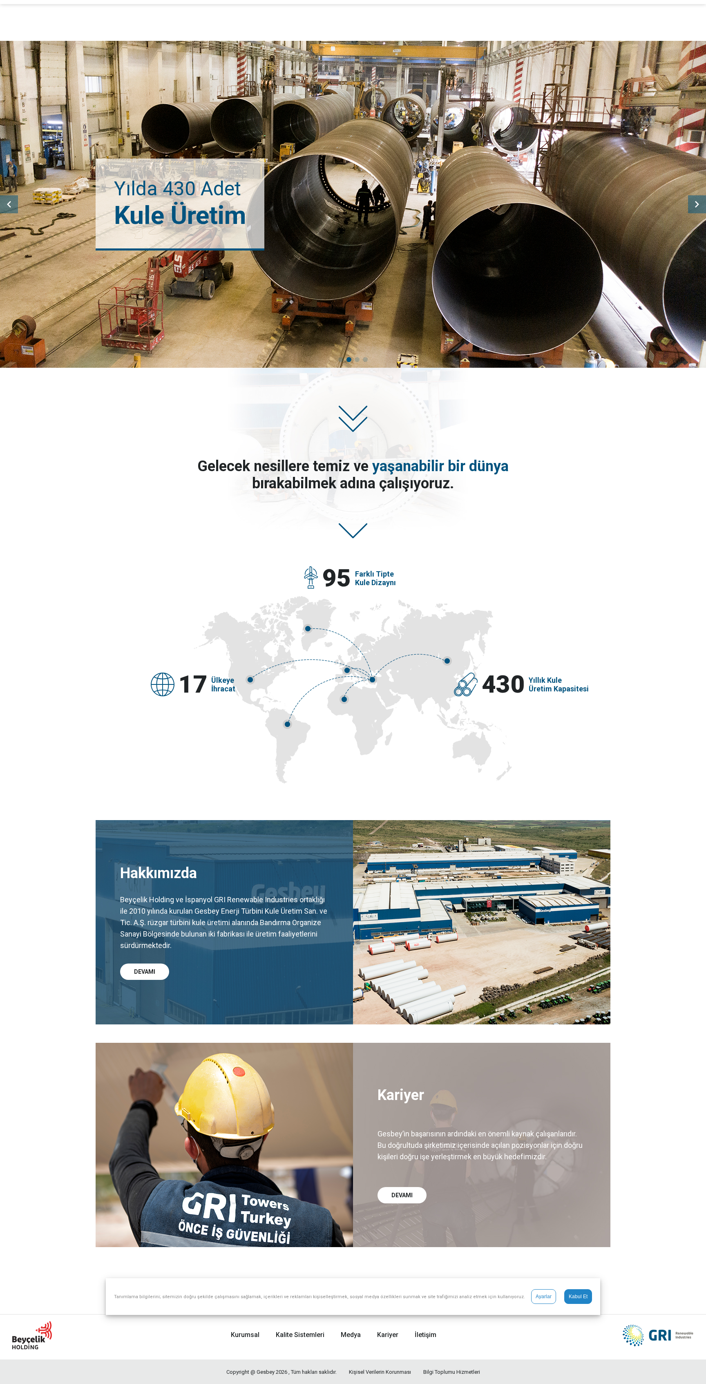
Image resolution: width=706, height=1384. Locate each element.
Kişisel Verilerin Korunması (380, 1372)
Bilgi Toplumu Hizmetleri (451, 1372)
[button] (340, 359)
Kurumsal (245, 1335)
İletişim (425, 1335)
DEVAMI (144, 971)
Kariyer (387, 1335)
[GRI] (654, 1335)
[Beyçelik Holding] (32, 1335)
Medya (351, 1335)
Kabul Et (578, 1296)
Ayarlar (544, 1296)
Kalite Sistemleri (300, 1335)
